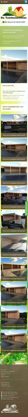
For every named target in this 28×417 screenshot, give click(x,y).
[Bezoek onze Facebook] (25, 2)
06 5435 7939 (6, 393)
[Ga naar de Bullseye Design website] (14, 363)
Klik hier (5, 95)
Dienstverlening (6, 362)
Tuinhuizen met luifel (6, 373)
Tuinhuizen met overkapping (7, 371)
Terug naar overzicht (9, 36)
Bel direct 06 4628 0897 (14, 22)
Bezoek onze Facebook (8, 399)
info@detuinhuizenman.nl (9, 395)
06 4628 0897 (6, 392)
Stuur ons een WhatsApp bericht (10, 397)
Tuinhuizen (3, 369)
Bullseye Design (21, 362)
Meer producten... (5, 376)
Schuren (3, 374)
